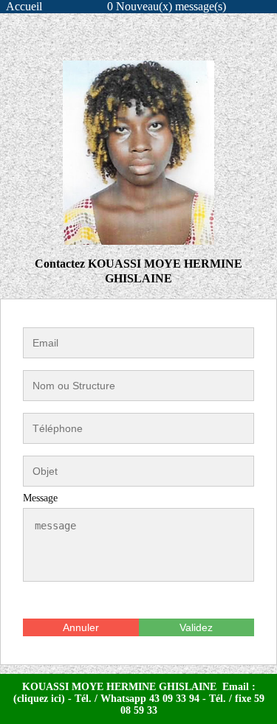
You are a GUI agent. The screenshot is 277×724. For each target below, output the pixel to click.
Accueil (24, 6)
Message (40, 498)
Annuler (81, 627)
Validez (196, 627)
